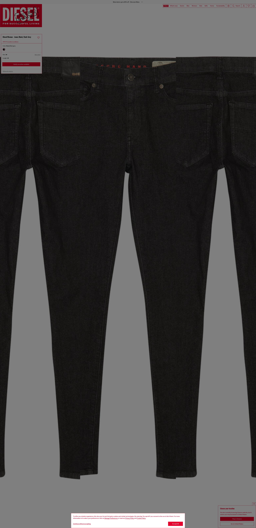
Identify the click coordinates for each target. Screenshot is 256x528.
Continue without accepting (82, 524)
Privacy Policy (129, 518)
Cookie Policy (141, 518)
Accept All (175, 524)
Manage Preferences (111, 518)
